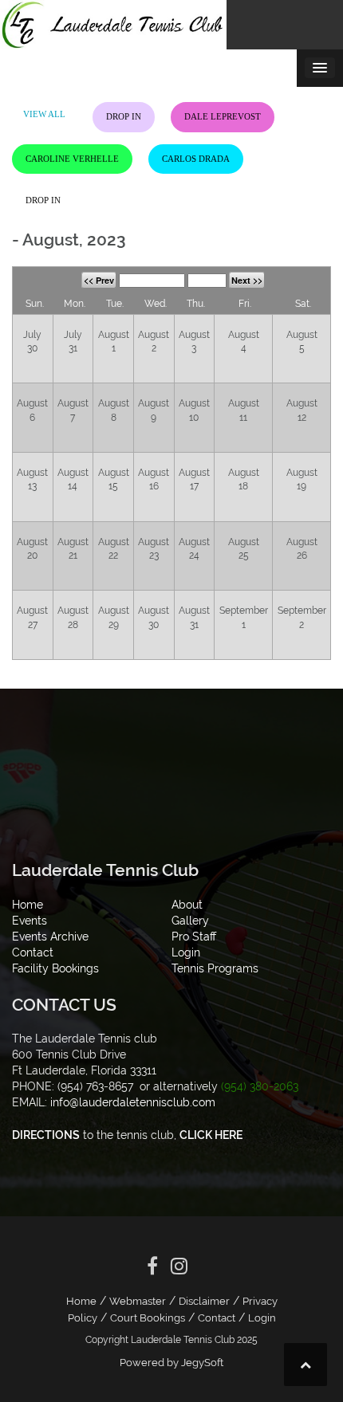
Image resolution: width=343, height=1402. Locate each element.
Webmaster (137, 1301)
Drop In (123, 116)
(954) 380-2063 (259, 1086)
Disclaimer (204, 1301)
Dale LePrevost (222, 116)
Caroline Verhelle (72, 158)
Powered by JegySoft (171, 1363)
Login (262, 1318)
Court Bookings (147, 1318)
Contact (216, 1318)
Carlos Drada (196, 158)
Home (81, 1301)
